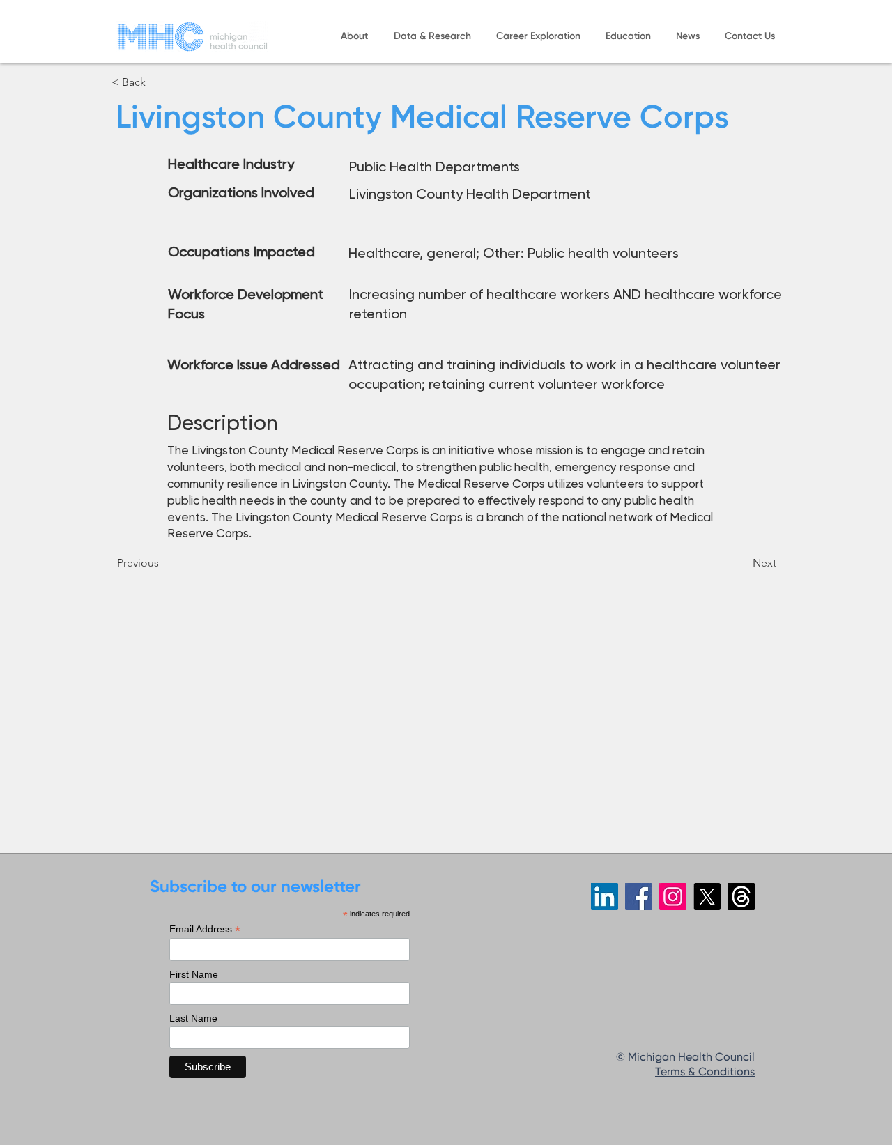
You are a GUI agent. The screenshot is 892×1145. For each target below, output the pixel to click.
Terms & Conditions (705, 1072)
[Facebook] (638, 896)
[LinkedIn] (604, 896)
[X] (707, 896)
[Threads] (741, 896)
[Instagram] (672, 896)
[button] (354, 36)
